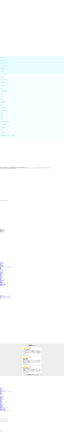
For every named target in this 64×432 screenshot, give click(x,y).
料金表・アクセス (2, 388)
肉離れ (2, 99)
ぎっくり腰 (1, 394)
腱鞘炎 (2, 116)
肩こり (1, 401)
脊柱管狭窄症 (3, 110)
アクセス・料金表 (2, 262)
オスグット (1, 269)
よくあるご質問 (4, 65)
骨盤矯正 (1, 268)
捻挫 (2, 93)
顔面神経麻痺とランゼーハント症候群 (8, 135)
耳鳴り (2, 96)
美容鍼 (1, 266)
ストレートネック (2, 395)
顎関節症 (2, 132)
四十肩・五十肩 (4, 79)
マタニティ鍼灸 (2, 265)
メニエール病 (3, 74)
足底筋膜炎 (3, 127)
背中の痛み (3, 107)
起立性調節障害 (4, 124)
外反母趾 (2, 85)
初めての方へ (3, 63)
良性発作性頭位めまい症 (5, 121)
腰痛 (2, 113)
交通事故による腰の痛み (3, 408)
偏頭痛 (1, 396)
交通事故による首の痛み (3, 409)
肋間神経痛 (3, 102)
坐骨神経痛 (3, 82)
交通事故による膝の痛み (3, 284)
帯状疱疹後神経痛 (2, 274)
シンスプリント (2, 270)
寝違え (2, 88)
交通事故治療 (1, 285)
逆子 (0, 267)
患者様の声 (3, 68)
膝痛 (2, 118)
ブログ (2, 71)
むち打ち (1, 283)
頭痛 (0, 281)
